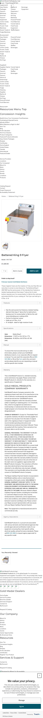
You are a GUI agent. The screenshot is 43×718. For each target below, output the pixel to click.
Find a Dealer (4, 595)
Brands (2, 622)
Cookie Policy (6, 712)
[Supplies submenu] (5, 65)
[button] (22, 334)
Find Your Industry (5, 133)
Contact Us (3, 604)
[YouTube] (13, 588)
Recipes (2, 141)
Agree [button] (21, 706)
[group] (22, 220)
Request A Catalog (6, 609)
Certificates (3, 143)
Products (3, 624)
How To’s (3, 642)
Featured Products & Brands (9, 137)
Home (4, 196)
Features (7, 303)
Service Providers (5, 597)
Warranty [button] (7, 370)
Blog (1, 128)
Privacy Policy (13, 712)
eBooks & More (5, 122)
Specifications (8, 328)
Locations (3, 629)
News (2, 626)
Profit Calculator (5, 130)
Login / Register (6, 3)
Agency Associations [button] (11, 517)
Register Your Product (7, 655)
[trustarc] (37, 714)
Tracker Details (22, 712)
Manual (6, 345)
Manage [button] (22, 700)
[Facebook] (2, 588)
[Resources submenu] (7, 107)
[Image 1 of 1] (6, 246)
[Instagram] (9, 588)
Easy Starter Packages (7, 139)
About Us (3, 618)
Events (2, 631)
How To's (3, 126)
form (20, 359)
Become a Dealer (5, 599)
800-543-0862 (11, 533)
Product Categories (6, 135)
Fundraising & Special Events (9, 120)
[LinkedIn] (17, 588)
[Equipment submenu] (7, 5)
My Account (4, 606)
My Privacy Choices (7, 716)
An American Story (6, 635)
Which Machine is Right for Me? (10, 124)
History (2, 620)
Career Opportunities (6, 633)
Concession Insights (12, 113)
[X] (5, 588)
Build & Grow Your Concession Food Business (14, 118)
